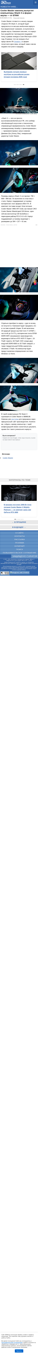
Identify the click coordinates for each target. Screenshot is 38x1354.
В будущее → (19, 527)
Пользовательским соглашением (11, 1342)
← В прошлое (19, 522)
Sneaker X (18, 42)
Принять (19, 1351)
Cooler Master (8, 458)
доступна (14, 419)
